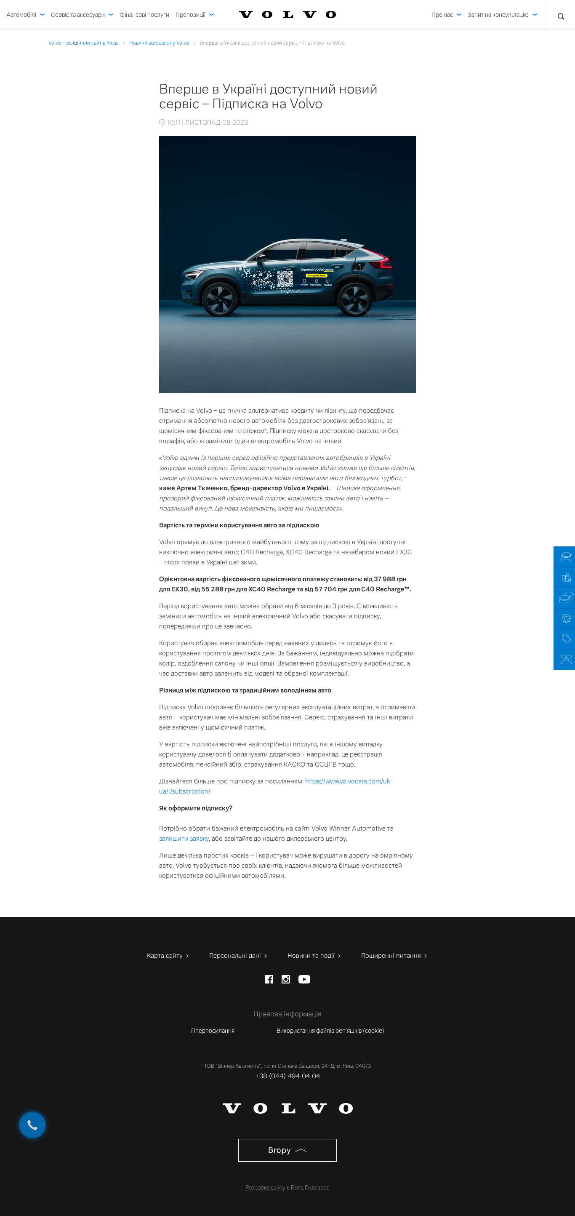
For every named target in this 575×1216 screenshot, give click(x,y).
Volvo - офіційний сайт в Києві (83, 43)
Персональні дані (236, 955)
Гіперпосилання (212, 1030)
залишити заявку (184, 838)
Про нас (442, 15)
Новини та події (312, 955)
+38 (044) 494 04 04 (287, 1076)
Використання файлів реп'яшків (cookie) (330, 1030)
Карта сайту (165, 955)
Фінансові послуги (144, 15)
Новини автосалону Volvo (159, 43)
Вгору (280, 1150)
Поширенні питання (392, 955)
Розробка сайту (265, 1187)
